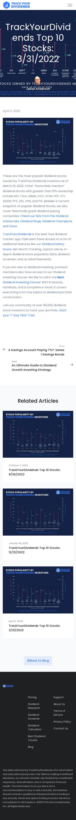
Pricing (32, 697)
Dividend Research (34, 706)
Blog (30, 747)
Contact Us (60, 728)
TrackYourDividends (17, 234)
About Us (59, 704)
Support (58, 697)
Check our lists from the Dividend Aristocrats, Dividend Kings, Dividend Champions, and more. (37, 221)
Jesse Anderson (38, 89)
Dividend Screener (34, 717)
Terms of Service (59, 713)
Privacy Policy (62, 721)
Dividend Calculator (35, 727)
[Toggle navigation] (70, 5)
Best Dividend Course (36, 738)
